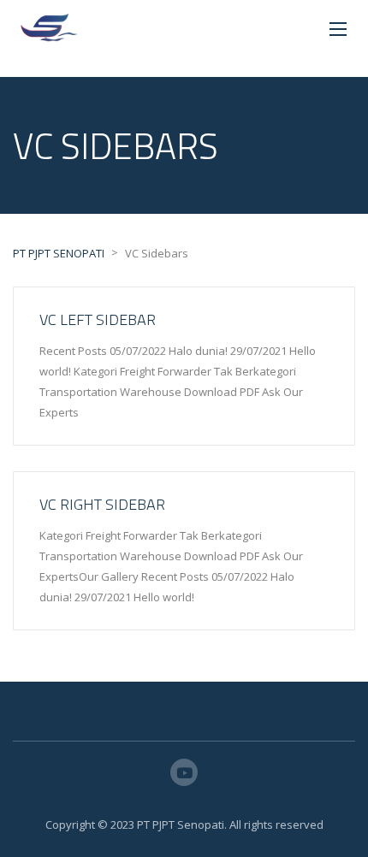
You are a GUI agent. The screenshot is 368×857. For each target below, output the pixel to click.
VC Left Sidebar (97, 319)
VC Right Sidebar (102, 504)
